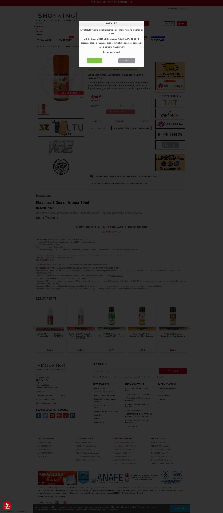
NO (126, 61)
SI (94, 61)
